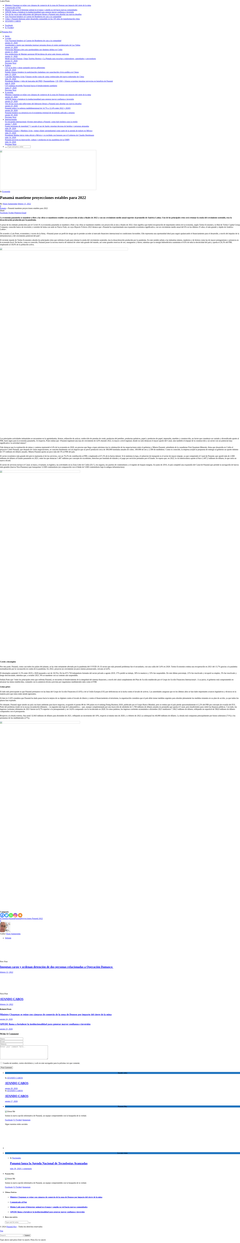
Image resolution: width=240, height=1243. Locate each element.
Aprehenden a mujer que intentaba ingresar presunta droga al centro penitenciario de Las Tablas (42, 45)
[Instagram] (15, 915)
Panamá (18, 918)
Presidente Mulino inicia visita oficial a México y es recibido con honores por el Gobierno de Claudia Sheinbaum (49, 135)
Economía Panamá (7, 918)
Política (8, 65)
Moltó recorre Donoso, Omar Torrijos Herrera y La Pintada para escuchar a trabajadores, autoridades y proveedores (50, 59)
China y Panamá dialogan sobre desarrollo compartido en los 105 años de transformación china (42, 19)
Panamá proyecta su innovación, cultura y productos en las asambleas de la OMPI (37, 140)
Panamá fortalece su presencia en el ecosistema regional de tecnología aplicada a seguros (40, 113)
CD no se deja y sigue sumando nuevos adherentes (25, 68)
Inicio (7, 36)
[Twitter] (6, 915)
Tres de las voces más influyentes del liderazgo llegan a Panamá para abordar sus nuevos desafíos (43, 14)
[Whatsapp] (11, 915)
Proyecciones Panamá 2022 (32, 918)
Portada (3, 208)
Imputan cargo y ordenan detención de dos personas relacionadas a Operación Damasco (56, 966)
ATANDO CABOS (13, 21)
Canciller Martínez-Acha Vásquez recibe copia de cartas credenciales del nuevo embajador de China (44, 77)
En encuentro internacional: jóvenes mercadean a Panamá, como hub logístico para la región (41, 122)
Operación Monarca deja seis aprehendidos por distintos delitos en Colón (33, 50)
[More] (20, 915)
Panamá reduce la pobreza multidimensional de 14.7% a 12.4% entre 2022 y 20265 (37, 108)
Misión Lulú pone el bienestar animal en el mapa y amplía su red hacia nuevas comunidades (41, 10)
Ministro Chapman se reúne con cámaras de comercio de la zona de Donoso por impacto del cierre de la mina (48, 5)
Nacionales (16, 1158)
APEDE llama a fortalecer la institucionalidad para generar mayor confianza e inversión (39, 12)
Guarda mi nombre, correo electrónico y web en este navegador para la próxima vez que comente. (41, 1063)
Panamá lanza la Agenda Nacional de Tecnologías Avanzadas (49, 1163)
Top (1, 1231)
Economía (9, 92)
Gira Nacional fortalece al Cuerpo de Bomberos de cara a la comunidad (33, 17)
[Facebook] (2, 915)
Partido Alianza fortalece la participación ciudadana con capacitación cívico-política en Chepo (42, 72)
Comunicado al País (13, 8)
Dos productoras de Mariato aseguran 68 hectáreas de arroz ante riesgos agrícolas (37, 54)
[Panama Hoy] (6, 32)
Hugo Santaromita (10, 204)
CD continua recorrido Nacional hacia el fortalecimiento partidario (31, 86)
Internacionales (11, 119)
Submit (27, 1235)
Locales (8, 38)
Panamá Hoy (11, 1227)
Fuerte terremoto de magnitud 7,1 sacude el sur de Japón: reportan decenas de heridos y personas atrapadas (47, 126)
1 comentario (27, 1169)
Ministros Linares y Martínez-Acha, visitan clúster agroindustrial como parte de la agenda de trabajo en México (48, 131)
